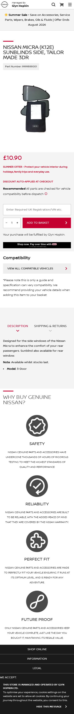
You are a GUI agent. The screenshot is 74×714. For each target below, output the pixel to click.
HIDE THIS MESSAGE (49, 706)
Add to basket (38, 222)
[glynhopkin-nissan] (4, 4)
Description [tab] (17, 326)
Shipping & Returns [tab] (50, 326)
